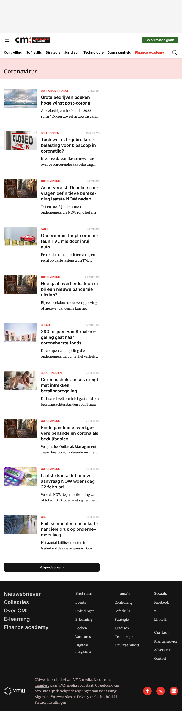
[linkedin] (174, 691)
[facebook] (147, 691)
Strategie (122, 619)
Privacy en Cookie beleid (96, 697)
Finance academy (26, 627)
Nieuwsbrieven (23, 594)
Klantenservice (165, 641)
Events (80, 602)
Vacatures (83, 637)
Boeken (81, 628)
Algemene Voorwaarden (53, 697)
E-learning (17, 619)
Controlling (123, 602)
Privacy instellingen (50, 702)
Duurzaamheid (127, 645)
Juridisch (122, 628)
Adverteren (162, 650)
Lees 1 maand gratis (160, 40)
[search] (174, 52)
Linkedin (161, 619)
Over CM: (16, 610)
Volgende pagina (52, 567)
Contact (160, 658)
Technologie (124, 637)
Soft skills (122, 611)
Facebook (161, 602)
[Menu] (7, 40)
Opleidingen (85, 611)
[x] (160, 691)
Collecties (16, 602)
